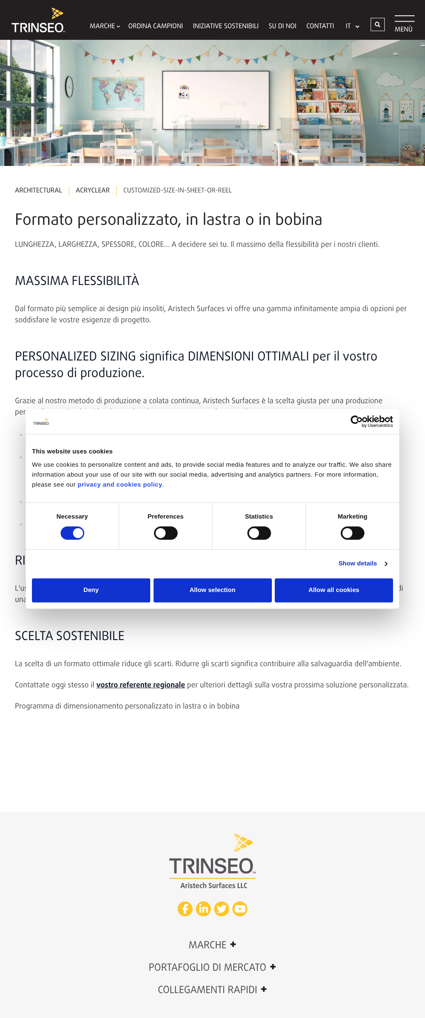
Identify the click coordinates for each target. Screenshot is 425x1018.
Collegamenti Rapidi (212, 990)
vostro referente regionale (140, 685)
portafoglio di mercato (212, 967)
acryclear (93, 191)
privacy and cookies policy (120, 484)
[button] (377, 24)
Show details (358, 563)
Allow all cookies (333, 590)
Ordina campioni (155, 26)
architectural (38, 191)
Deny (91, 590)
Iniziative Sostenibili (226, 26)
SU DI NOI (282, 26)
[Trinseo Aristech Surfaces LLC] (34, 19)
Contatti (320, 26)
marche (212, 945)
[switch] (166, 533)
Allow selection (213, 590)
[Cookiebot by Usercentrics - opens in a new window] (356, 421)
